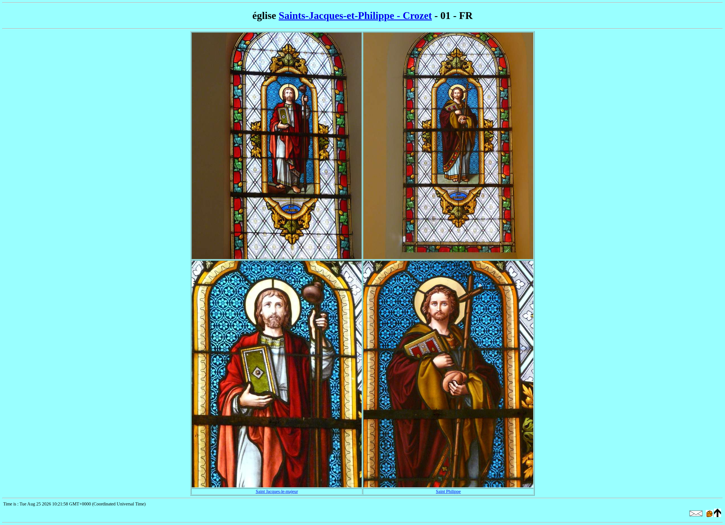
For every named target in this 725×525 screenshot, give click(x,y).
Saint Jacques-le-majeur (277, 491)
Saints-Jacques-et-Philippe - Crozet (355, 15)
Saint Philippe (448, 491)
